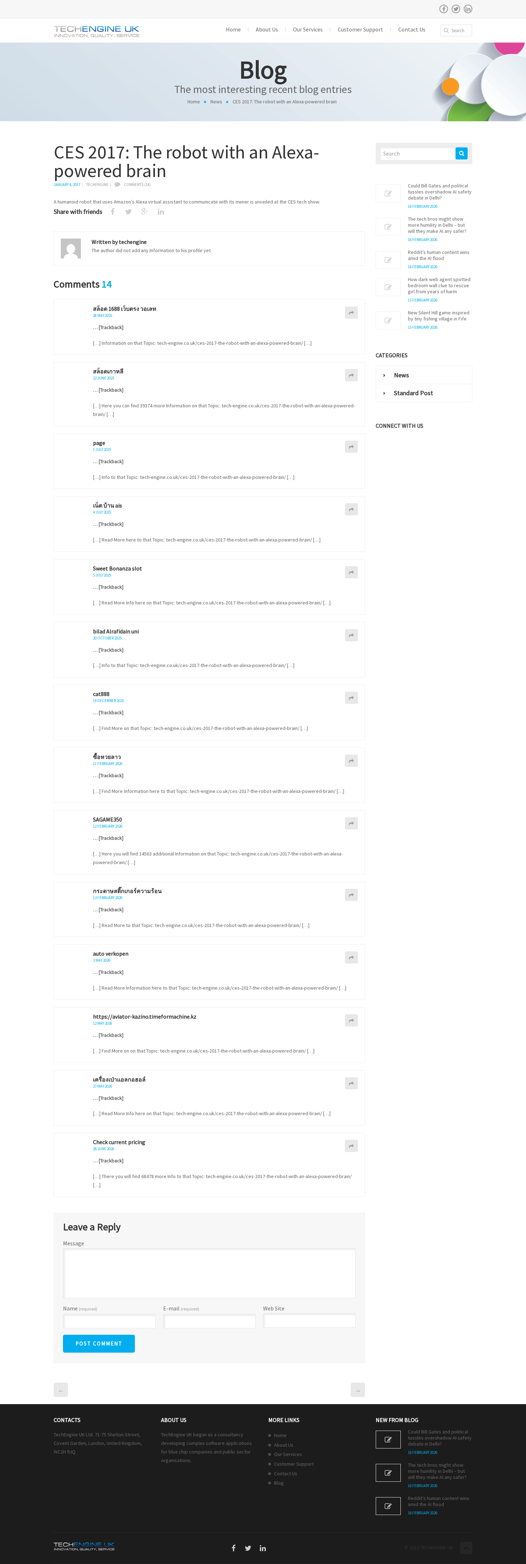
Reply (351, 313)
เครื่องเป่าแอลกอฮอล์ (119, 1079)
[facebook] (443, 9)
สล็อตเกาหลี (108, 371)
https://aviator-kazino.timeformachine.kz (144, 1016)
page (99, 442)
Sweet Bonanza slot (117, 568)
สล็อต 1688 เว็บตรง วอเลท (124, 308)
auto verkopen (110, 953)
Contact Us (285, 1473)
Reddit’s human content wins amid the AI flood (438, 255)
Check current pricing (119, 1142)
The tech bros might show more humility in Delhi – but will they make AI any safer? (437, 225)
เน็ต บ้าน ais (107, 505)
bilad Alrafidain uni (116, 631)
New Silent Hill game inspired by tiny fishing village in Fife (438, 316)
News (216, 101)
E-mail (181, 1308)
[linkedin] (468, 9)
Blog (279, 1483)
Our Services (288, 1454)
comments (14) (137, 184)
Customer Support (294, 1464)
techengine (97, 184)
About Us (283, 1445)
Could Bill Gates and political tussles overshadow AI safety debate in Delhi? (440, 192)
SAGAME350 (107, 819)
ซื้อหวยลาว (107, 756)
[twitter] (456, 9)
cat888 (101, 693)
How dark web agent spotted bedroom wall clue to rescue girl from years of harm (439, 285)
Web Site (273, 1308)
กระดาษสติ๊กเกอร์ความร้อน (127, 890)
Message (73, 1243)
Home (193, 101)
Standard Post (413, 393)
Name (80, 1308)
